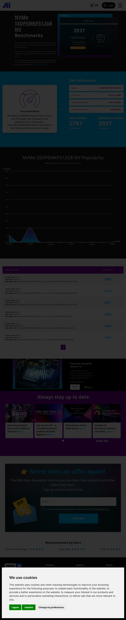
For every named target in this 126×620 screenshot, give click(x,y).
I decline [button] (28, 607)
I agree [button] (15, 607)
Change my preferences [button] (51, 607)
